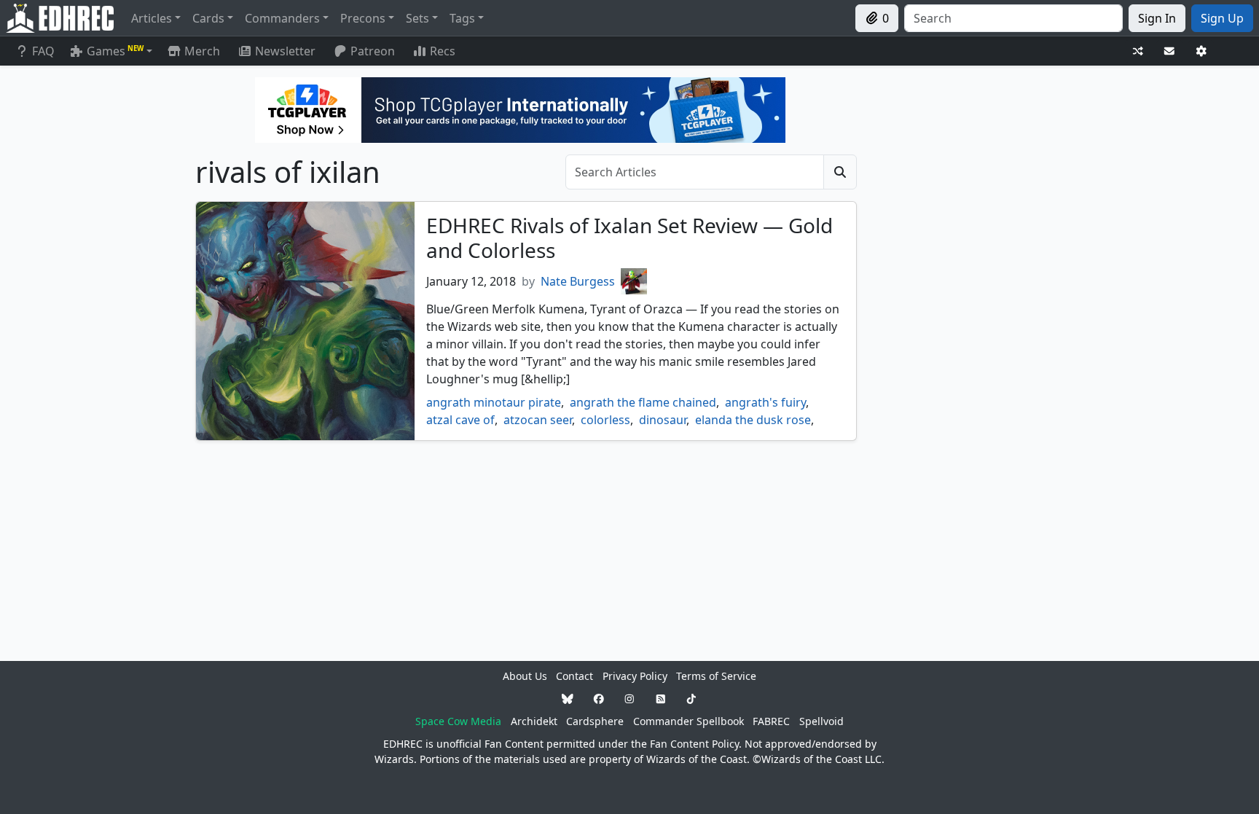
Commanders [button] (282, 18)
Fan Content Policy (694, 744)
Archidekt (534, 721)
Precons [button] (362, 18)
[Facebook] (598, 698)
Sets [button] (417, 18)
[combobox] (1013, 18)
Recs (442, 51)
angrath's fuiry (765, 402)
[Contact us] (1169, 51)
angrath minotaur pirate (493, 402)
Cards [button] (208, 18)
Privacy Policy (635, 676)
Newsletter (285, 51)
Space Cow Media (458, 721)
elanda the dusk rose (753, 420)
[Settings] (1201, 51)
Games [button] (115, 51)
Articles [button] (151, 18)
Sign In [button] (1157, 18)
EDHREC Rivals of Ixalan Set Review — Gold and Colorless (629, 237)
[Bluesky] (567, 698)
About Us (525, 676)
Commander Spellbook (688, 721)
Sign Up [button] (1222, 18)
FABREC (771, 721)
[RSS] (660, 698)
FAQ (43, 51)
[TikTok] (691, 698)
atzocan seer (537, 420)
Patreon (372, 51)
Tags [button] (462, 18)
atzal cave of (460, 420)
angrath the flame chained (643, 402)
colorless (605, 420)
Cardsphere (595, 721)
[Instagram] (629, 698)
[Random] (1138, 51)
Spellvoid (821, 721)
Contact (574, 676)
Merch (200, 51)
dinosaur (662, 420)
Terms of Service (716, 676)
